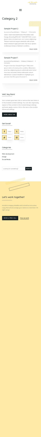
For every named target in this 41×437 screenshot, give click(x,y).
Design (4, 157)
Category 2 (24, 32)
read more (33, 49)
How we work (24, 218)
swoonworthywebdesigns (12, 32)
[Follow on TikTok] (4, 137)
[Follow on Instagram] (16, 137)
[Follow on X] (16, 131)
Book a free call (10, 218)
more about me (9, 114)
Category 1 (24, 61)
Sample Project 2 (11, 28)
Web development (8, 154)
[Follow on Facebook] (4, 131)
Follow (9, 131)
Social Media (6, 159)
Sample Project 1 (11, 58)
